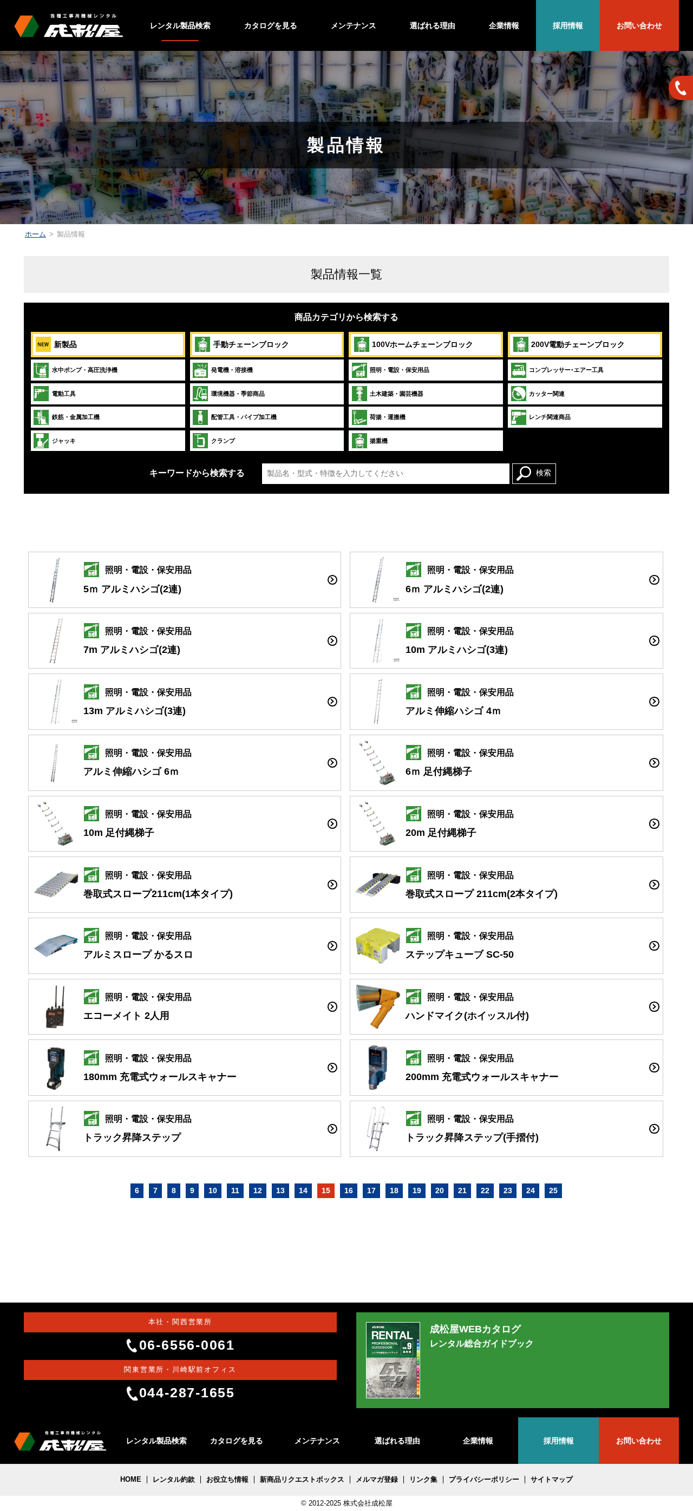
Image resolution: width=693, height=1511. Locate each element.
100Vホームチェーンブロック (422, 344)
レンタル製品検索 (180, 25)
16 (348, 1190)
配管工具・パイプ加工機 (244, 417)
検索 (543, 473)
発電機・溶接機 (232, 370)
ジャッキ (64, 440)
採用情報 (568, 25)
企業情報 (504, 25)
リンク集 (423, 1479)
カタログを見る (270, 25)
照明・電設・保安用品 (399, 370)
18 (394, 1190)
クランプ (223, 440)
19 (417, 1190)
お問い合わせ (639, 25)
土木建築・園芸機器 (396, 393)
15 (326, 1190)
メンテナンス (353, 25)
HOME (130, 1479)
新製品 (65, 344)
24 (530, 1190)
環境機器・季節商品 (238, 393)
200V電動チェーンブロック (578, 344)
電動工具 (64, 393)
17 (371, 1190)
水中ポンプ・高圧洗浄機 (84, 370)
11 (235, 1190)
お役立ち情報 (227, 1479)
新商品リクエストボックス (302, 1479)
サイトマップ (552, 1479)
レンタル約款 (174, 1479)
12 (257, 1190)
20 (439, 1190)
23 (508, 1190)
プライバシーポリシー (484, 1479)
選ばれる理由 (432, 25)
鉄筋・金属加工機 (76, 417)
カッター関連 (547, 393)
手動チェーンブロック (251, 344)
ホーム (35, 234)
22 (485, 1190)
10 (212, 1190)
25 (553, 1190)
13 (280, 1190)
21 (462, 1190)
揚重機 (379, 440)
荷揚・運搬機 (388, 417)
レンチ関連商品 (550, 417)
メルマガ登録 (377, 1479)
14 (303, 1190)
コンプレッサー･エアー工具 (566, 370)
